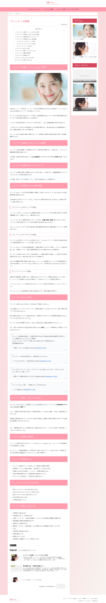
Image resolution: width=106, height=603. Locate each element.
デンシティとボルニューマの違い (27, 41)
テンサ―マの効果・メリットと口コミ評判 (87, 598)
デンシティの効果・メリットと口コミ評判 (28, 32)
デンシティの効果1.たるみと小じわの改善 (28, 34)
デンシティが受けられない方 (24, 60)
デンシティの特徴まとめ (23, 55)
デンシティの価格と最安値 (24, 53)
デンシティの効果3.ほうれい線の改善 (26, 39)
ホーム (64, 598)
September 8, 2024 (45, 361)
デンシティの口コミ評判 (23, 48)
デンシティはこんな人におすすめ (25, 57)
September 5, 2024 (40, 348)
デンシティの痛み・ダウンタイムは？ (26, 50)
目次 (36, 29)
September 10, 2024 (51, 376)
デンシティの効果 (72, 598)
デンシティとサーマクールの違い (27, 43)
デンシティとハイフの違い (25, 46)
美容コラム (14, 545)
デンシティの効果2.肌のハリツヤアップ (27, 36)
